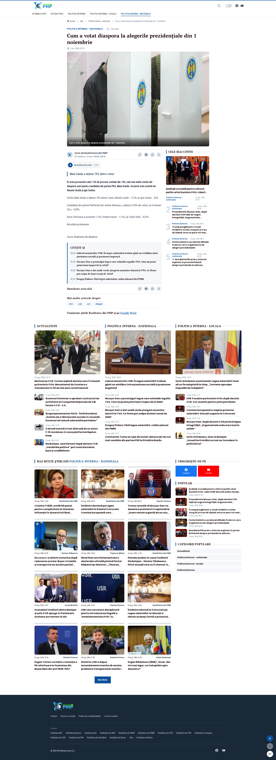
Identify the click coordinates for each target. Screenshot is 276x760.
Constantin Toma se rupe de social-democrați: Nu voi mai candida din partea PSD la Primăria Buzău (138, 438)
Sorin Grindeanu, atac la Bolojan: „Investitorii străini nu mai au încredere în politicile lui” (212, 440)
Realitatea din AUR (107, 733)
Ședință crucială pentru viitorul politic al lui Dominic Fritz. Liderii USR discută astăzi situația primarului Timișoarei (185, 194)
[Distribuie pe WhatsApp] (152, 154)
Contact (54, 716)
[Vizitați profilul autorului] (70, 155)
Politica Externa (179, 224)
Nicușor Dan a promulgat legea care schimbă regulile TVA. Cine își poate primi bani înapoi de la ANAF (116, 263)
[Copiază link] (139, 154)
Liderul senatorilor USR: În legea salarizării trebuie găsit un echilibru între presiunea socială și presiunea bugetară (117, 254)
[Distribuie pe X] (158, 154)
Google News (128, 313)
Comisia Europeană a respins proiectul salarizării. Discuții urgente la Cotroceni (210, 411)
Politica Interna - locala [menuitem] (103, 14)
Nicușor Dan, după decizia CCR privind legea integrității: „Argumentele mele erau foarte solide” (213, 425)
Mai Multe (102, 679)
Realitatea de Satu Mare (96, 737)
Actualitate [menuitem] (57, 14)
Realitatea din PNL (76, 737)
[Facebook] (237, 5)
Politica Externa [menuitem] (77, 14)
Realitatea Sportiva (73, 733)
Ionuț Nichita (71, 605)
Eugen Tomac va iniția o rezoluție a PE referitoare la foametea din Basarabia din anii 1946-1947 (55, 665)
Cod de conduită (111, 716)
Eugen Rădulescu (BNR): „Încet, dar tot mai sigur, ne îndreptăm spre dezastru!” (149, 665)
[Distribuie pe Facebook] (146, 154)
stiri (71, 304)
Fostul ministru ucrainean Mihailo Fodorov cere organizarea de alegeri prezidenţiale (190, 245)
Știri (81, 21)
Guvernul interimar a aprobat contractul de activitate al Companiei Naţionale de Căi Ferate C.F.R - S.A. (72, 402)
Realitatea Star (91, 733)
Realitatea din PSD (165, 733)
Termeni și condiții (68, 716)
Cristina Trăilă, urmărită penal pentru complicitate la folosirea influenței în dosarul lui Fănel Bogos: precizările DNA (54, 511)
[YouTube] (242, 5)
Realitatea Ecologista (203, 733)
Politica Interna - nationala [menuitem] (136, 14)
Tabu (131, 737)
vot (88, 304)
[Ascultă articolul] (270, 738)
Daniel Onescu (164, 501)
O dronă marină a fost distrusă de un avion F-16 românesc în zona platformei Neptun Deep (71, 432)
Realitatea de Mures (145, 737)
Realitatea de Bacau (118, 737)
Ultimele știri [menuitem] (39, 14)
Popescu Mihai (117, 553)
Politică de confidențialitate (90, 716)
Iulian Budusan (163, 657)
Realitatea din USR (58, 737)
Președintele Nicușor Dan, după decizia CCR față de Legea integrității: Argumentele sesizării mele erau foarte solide (190, 216)
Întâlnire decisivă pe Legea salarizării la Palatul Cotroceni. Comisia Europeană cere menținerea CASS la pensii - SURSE (102, 511)
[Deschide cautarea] (219, 6)
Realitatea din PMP (96, 153)
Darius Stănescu (70, 553)
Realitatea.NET (56, 733)
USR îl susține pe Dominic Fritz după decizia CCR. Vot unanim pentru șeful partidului (212, 400)
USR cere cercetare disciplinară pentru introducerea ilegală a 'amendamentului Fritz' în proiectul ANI (100, 615)
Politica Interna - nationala (99, 21)
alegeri (99, 304)
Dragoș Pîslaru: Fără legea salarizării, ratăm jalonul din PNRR (110, 279)
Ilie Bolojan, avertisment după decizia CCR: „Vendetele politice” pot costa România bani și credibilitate (71, 447)
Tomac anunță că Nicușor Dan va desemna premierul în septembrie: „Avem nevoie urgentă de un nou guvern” (149, 511)
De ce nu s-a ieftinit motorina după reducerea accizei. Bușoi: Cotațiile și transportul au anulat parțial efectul (55, 563)
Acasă (72, 21)
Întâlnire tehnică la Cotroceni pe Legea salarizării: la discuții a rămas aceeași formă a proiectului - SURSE (149, 615)
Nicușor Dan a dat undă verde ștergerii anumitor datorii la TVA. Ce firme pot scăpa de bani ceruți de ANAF (116, 272)
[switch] (228, 5)
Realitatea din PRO (183, 733)
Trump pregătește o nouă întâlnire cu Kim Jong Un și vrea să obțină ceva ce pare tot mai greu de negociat (189, 231)
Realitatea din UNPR (127, 733)
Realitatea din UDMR (146, 733)
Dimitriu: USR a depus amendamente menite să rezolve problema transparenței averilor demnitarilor (101, 667)
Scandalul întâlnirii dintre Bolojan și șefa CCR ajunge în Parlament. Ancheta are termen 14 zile (55, 613)
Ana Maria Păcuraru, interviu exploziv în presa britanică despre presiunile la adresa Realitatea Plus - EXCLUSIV (189, 263)
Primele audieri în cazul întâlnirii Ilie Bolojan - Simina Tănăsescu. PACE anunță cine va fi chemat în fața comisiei (148, 563)
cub (80, 304)
